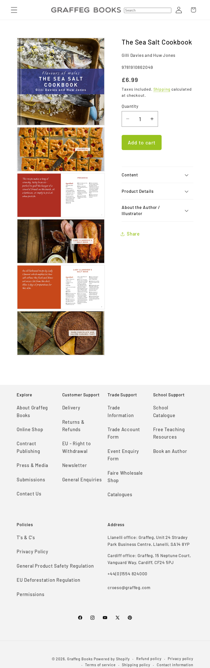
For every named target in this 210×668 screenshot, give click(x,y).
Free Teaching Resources (169, 433)
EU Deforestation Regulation (48, 580)
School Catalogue (164, 411)
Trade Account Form (124, 433)
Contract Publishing (28, 447)
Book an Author (170, 451)
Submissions (31, 479)
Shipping (161, 89)
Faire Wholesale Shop (125, 476)
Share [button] (133, 234)
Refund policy (149, 658)
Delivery (71, 407)
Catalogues (120, 494)
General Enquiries (82, 479)
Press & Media (32, 465)
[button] (14, 10)
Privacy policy (180, 658)
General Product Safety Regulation (55, 566)
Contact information (175, 665)
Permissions (31, 594)
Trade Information (121, 411)
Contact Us (29, 493)
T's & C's (26, 537)
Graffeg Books (80, 659)
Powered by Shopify (112, 659)
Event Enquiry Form (123, 454)
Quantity (130, 106)
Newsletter (74, 465)
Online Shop (30, 429)
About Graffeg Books (32, 411)
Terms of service (100, 665)
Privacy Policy (32, 551)
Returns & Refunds (73, 425)
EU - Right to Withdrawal (76, 447)
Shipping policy (136, 665)
